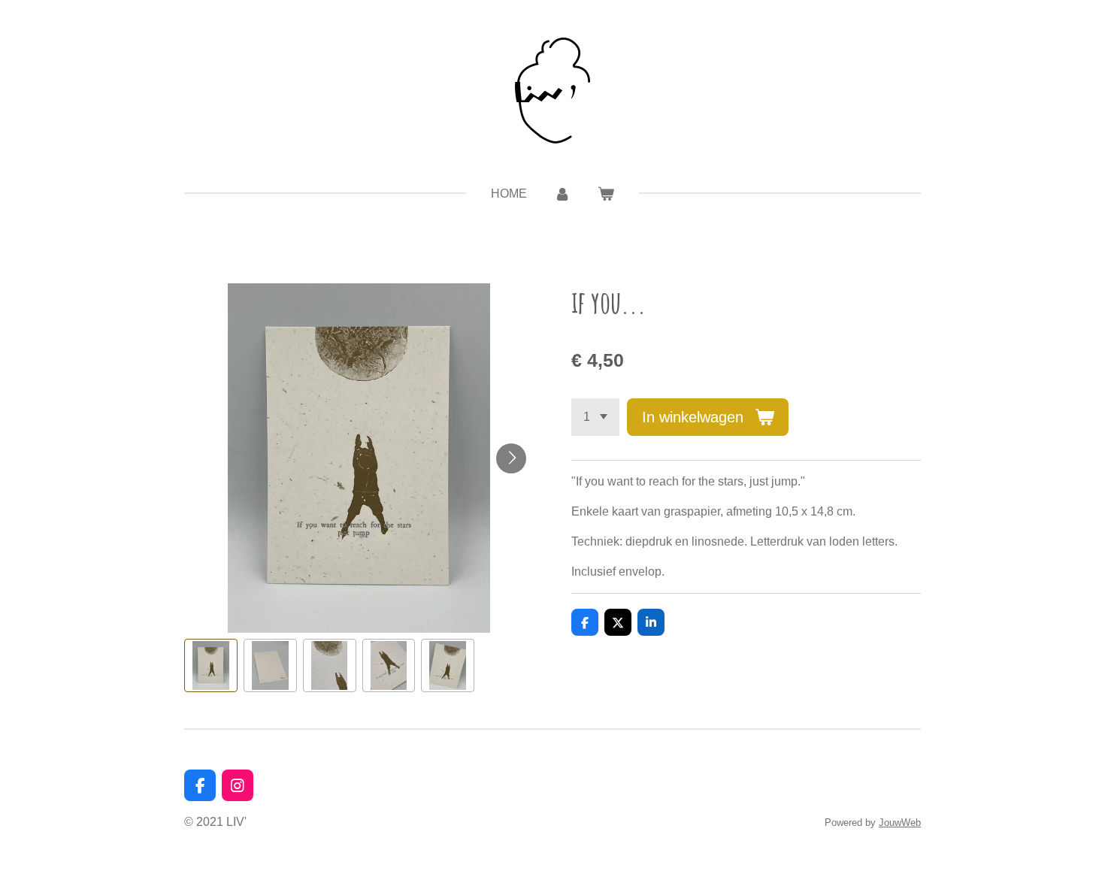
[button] (211, 665)
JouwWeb (900, 822)
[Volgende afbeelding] (511, 458)
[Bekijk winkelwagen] (606, 194)
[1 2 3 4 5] (595, 417)
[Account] (562, 194)
